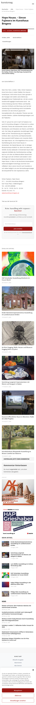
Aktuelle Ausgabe (18, 660)
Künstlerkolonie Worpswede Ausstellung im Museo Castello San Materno (16, 452)
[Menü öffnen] (33, 4)
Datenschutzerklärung (27, 232)
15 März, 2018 (6, 37)
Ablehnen (18, 695)
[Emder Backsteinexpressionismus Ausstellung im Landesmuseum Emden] (5, 545)
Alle (12, 9)
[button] (33, 670)
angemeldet (13, 469)
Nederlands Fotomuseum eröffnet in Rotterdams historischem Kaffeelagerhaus (17, 632)
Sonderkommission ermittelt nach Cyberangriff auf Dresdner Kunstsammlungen (17, 613)
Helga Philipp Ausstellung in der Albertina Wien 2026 (21, 583)
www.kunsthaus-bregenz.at (10, 193)
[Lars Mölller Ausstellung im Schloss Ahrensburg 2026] (5, 567)
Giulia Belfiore (17, 37)
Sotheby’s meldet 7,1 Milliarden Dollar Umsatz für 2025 (18, 626)
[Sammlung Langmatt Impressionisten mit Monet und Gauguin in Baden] (5, 556)
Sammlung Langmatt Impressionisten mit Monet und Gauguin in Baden (15, 383)
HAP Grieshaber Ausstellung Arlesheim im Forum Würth (20, 574)
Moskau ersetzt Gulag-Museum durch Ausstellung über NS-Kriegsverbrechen (18, 619)
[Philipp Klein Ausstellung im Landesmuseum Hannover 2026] (5, 595)
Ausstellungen (6, 41)
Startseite (5, 9)
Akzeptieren (18, 690)
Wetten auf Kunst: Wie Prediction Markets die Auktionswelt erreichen (16, 606)
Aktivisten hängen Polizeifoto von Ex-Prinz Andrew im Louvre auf (15, 639)
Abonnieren (18, 662)
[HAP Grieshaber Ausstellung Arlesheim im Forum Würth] (5, 577)
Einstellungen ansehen (18, 700)
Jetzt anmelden (18, 229)
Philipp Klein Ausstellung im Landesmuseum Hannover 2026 (21, 592)
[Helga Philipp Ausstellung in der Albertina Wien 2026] (5, 586)
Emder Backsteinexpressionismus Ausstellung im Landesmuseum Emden (17, 314)
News (4, 601)
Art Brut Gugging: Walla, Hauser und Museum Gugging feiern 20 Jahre (17, 348)
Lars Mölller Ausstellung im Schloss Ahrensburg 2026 (22, 564)
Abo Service (18, 665)
